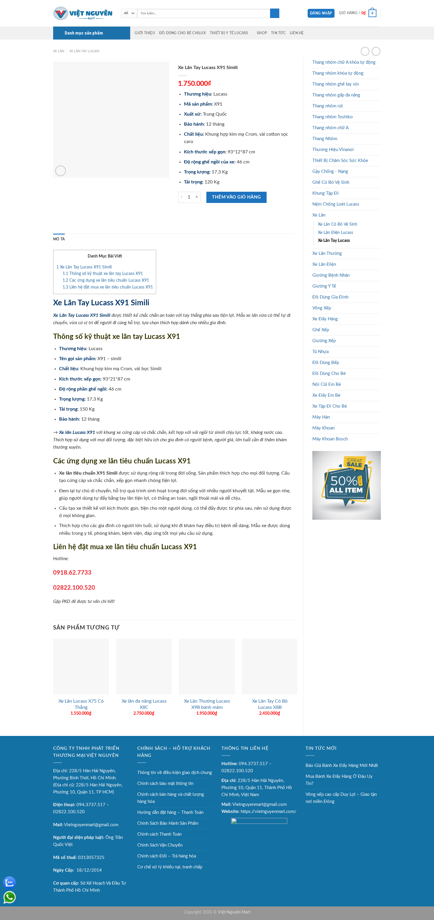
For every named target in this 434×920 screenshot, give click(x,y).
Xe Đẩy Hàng (325, 319)
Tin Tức (278, 33)
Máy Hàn (321, 417)
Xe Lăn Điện (324, 264)
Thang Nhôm (324, 139)
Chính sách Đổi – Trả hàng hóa (166, 856)
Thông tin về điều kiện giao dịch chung (174, 772)
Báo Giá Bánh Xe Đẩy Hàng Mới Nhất (342, 765)
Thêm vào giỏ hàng (236, 197)
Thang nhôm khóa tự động (337, 73)
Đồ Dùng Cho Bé (329, 373)
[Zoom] (60, 170)
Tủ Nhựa (320, 352)
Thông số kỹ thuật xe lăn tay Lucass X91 (103, 274)
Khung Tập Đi (325, 193)
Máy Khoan (323, 428)
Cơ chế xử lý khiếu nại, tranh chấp (169, 867)
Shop (262, 33)
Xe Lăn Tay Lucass (84, 51)
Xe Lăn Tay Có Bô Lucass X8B (270, 704)
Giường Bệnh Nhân (331, 275)
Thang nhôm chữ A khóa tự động (344, 62)
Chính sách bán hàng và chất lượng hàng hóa (170, 798)
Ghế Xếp (320, 330)
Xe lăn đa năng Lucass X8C (144, 704)
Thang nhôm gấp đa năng (336, 95)
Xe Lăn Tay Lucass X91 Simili (84, 267)
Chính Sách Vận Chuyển (159, 845)
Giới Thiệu (145, 33)
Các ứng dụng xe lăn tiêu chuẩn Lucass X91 (106, 280)
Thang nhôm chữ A (330, 128)
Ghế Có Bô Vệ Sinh (330, 182)
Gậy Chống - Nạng (330, 171)
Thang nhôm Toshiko (332, 117)
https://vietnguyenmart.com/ (268, 811)
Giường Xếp (324, 341)
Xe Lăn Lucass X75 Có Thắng (81, 704)
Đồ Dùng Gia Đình (330, 297)
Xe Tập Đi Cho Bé (329, 406)
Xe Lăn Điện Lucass (335, 233)
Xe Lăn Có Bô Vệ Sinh (337, 224)
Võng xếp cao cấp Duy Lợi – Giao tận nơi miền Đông (341, 798)
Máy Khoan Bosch (330, 439)
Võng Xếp (321, 308)
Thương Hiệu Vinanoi (333, 149)
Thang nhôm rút (327, 106)
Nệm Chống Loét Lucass (335, 204)
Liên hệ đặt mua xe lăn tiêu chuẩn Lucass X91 (108, 287)
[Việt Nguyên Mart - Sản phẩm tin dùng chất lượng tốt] (82, 13)
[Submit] (274, 13)
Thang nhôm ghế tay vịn (335, 84)
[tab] (59, 239)
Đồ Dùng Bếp (325, 362)
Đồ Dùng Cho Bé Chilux (182, 33)
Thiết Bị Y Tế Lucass (229, 33)
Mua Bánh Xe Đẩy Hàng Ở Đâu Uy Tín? (339, 780)
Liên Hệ (297, 33)
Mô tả (59, 239)
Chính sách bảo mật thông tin (165, 783)
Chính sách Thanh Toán (159, 834)
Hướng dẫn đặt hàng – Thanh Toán (170, 812)
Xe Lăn (58, 51)
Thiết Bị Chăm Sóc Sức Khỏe (340, 160)
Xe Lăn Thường (327, 253)
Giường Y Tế (324, 286)
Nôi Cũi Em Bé (326, 384)
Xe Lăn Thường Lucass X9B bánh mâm (207, 704)
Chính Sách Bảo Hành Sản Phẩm (167, 823)
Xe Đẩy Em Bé (326, 395)
